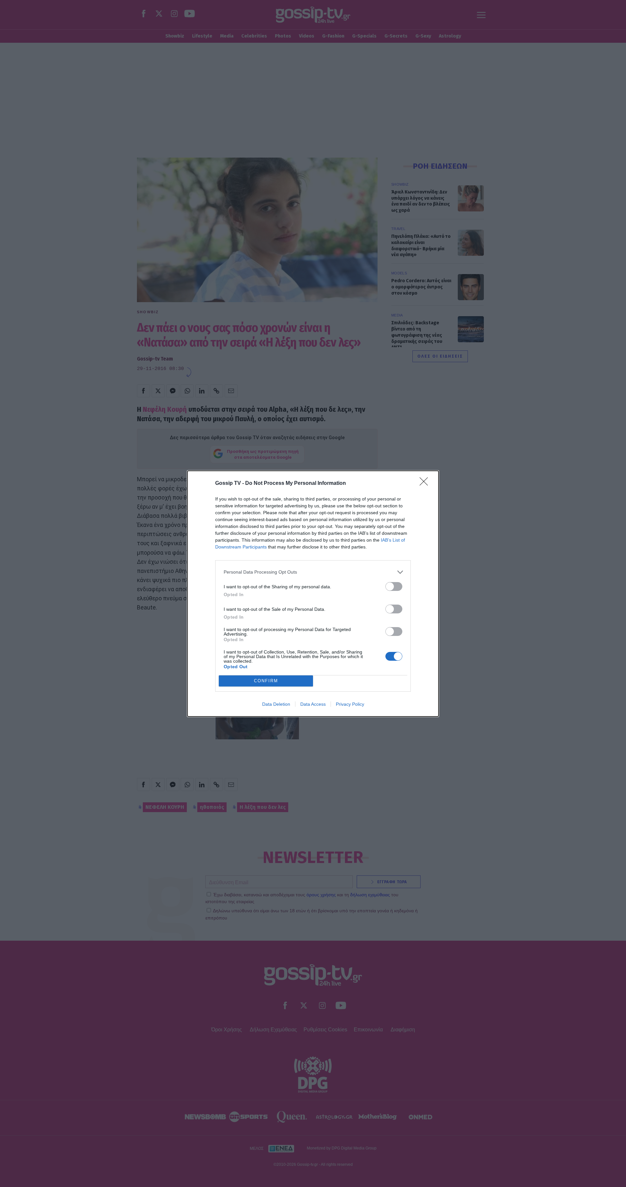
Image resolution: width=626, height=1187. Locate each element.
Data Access (313, 704)
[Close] (426, 483)
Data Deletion (276, 704)
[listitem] (313, 572)
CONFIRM (266, 680)
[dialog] (313, 594)
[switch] (393, 586)
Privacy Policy (350, 704)
